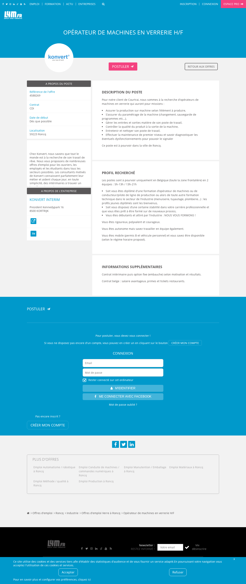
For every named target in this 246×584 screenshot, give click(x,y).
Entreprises (87, 4)
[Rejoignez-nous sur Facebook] (3, 4)
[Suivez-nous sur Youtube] (21, 4)
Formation (53, 4)
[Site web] (33, 221)
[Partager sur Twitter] (123, 444)
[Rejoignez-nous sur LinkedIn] (14, 4)
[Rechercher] (103, 4)
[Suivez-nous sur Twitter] (6, 4)
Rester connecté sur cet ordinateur (110, 380)
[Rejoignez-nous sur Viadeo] (17, 4)
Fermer (234, 559)
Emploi (34, 4)
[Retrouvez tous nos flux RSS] (24, 4)
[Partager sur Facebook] (115, 444)
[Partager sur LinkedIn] (131, 444)
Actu (69, 4)
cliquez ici (84, 579)
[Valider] (187, 547)
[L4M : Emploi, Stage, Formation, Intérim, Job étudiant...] (13, 15)
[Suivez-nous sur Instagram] (10, 4)
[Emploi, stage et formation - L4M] (28, 513)
